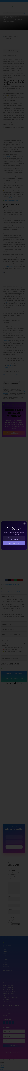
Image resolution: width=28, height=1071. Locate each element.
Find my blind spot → (14, 543)
